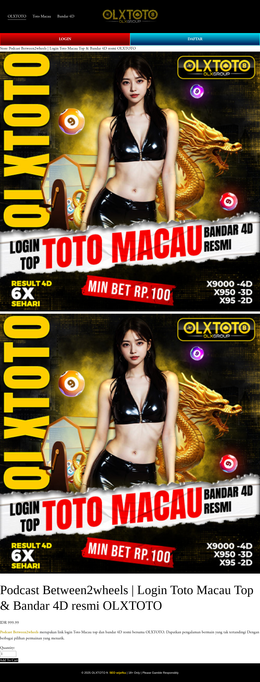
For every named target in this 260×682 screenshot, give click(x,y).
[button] (9, 660)
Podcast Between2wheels (19, 632)
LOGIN (65, 39)
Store (4, 48)
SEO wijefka (117, 672)
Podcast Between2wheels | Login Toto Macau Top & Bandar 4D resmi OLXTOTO (72, 48)
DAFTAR (195, 39)
